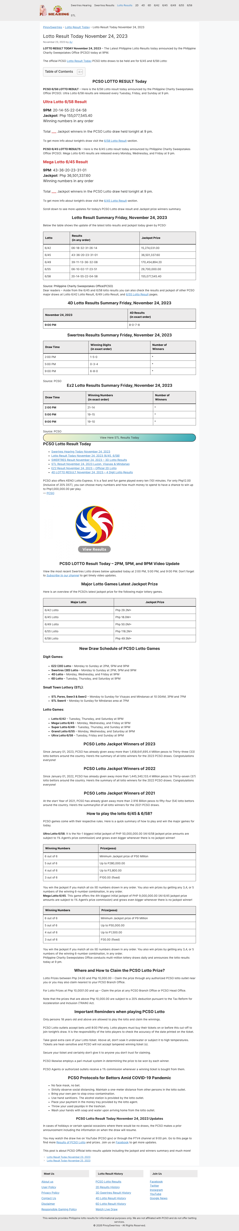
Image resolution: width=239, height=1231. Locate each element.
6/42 (156, 5)
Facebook (122, 1142)
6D (149, 5)
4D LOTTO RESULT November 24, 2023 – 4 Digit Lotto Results (92, 472)
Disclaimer (48, 1203)
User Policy (48, 1187)
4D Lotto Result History (111, 1198)
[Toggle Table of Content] (78, 72)
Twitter (154, 1185)
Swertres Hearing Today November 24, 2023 (80, 451)
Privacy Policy (50, 1192)
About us (47, 1181)
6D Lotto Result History (111, 1203)
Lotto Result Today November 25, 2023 (68, 1160)
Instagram (156, 1190)
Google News (158, 1198)
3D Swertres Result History (113, 1192)
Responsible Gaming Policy (59, 1209)
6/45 (165, 5)
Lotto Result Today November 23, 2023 (68, 1157)
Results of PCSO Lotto (71, 1142)
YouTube (155, 1194)
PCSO (50, 493)
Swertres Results (104, 5)
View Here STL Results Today (119, 437)
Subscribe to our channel (62, 575)
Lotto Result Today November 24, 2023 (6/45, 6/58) (85, 455)
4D (143, 5)
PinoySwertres (52, 27)
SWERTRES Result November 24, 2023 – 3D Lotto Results (89, 460)
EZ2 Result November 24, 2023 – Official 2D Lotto (84, 468)
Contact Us (48, 1198)
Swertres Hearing (81, 5)
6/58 (189, 5)
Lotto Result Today (77, 27)
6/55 (181, 5)
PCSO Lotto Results (108, 1181)
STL (73, 15)
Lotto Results (124, 5)
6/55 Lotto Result (137, 294)
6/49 (173, 5)
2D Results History (108, 1187)
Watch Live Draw (107, 1209)
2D (137, 5)
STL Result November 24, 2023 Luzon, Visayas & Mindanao (90, 464)
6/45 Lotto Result (115, 200)
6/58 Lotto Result (115, 140)
